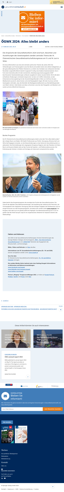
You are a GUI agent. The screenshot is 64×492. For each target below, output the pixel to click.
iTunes (23, 277)
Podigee (10, 277)
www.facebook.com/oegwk (16, 267)
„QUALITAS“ (26, 242)
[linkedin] (2, 478)
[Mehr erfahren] (9, 385)
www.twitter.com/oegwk (15, 271)
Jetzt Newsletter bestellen (53, 409)
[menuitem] (3, 2)
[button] (61, 7)
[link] (25, 7)
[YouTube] (5, 478)
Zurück (5, 301)
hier (29, 247)
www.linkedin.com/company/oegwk (19, 269)
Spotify (16, 277)
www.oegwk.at (51, 209)
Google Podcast (49, 275)
